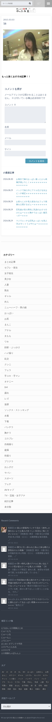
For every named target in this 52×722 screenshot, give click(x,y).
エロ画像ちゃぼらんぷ (11, 653)
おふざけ (8, 467)
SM (6, 387)
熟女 (6, 290)
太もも (7, 336)
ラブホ (17, 682)
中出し (29, 682)
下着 (6, 421)
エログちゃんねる (9, 647)
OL (19, 672)
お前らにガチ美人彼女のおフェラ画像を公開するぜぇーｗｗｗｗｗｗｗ (31, 203)
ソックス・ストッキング (16, 410)
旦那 (9, 689)
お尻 (6, 318)
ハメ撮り (8, 353)
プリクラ (8, 461)
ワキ (6, 341)
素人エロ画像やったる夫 (21, 718)
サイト (8, 149)
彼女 (46, 685)
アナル (7, 330)
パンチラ (8, 427)
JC (7, 672)
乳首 (36, 682)
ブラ (3, 682)
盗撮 (6, 449)
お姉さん (39, 672)
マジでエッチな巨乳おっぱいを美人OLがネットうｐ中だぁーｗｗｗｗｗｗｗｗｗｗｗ (32, 223)
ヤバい (7, 472)
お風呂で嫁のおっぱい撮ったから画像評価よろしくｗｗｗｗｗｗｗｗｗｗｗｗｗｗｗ (31, 182)
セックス (37, 675)
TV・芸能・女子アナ (14, 495)
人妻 (6, 284)
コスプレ (8, 438)
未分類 (7, 506)
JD (11, 672)
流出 (14, 689)
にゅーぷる (6, 634)
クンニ (7, 364)
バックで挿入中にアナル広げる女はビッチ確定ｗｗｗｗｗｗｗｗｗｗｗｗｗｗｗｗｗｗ (31, 193)
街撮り (7, 455)
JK (15, 672)
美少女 (7, 279)
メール (8, 138)
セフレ (45, 675)
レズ (6, 398)
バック (20, 679)
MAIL (39, 3)
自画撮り (8, 444)
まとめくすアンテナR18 (11, 644)
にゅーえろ (6, 631)
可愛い (4, 685)
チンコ (4, 679)
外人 (6, 301)
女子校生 (8, 273)
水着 (6, 415)
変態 (10, 685)
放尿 (6, 404)
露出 (6, 393)
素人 (31, 689)
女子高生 (25, 685)
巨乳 (40, 685)
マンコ (9, 682)
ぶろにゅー (6, 640)
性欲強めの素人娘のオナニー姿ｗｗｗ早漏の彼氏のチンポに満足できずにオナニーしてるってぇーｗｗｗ (29, 583)
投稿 (3, 689)
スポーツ (8, 478)
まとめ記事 (10, 261)
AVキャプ (9, 489)
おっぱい (8, 313)
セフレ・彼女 (11, 267)
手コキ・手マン (12, 375)
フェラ (7, 370)
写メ (47, 682)
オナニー (8, 381)
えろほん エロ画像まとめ (12, 628)
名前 (7, 126)
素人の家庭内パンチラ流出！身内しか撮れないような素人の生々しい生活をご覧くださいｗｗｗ (29, 531)
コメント (10, 104)
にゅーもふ (6, 637)
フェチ (7, 484)
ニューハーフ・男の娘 (15, 307)
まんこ (7, 324)
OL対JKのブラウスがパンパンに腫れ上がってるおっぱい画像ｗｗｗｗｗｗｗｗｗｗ (28, 602)
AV (3, 672)
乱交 (6, 358)
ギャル (7, 296)
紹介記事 (8, 501)
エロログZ (5, 650)
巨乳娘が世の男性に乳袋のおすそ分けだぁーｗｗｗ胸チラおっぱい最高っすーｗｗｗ (31, 212)
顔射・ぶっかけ (12, 347)
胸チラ (7, 432)
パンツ (36, 679)
